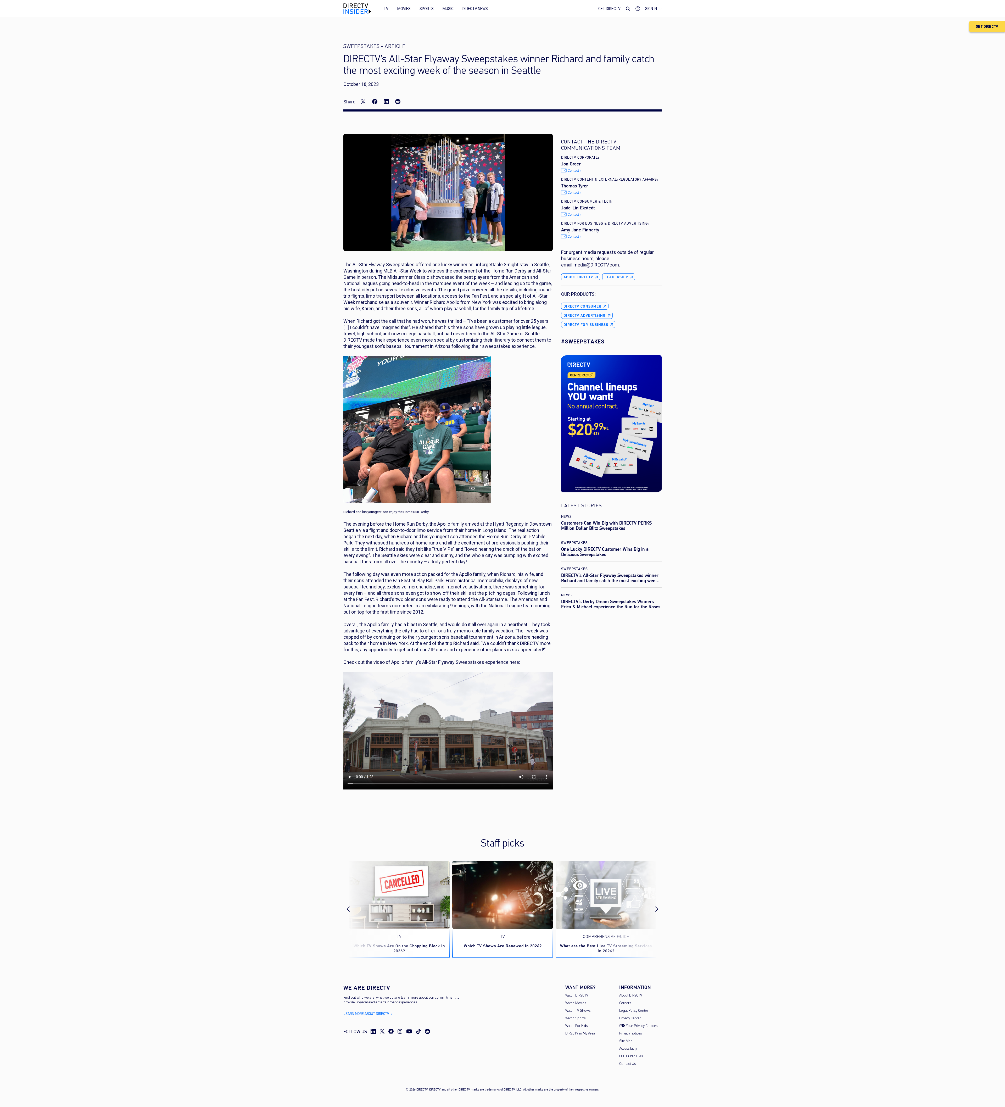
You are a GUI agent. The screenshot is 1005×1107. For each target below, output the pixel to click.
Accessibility (628, 1049)
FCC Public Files (631, 1056)
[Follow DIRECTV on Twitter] (382, 1031)
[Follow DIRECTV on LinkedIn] (373, 1031)
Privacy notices (630, 1034)
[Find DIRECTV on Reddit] (427, 1031)
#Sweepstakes (583, 341)
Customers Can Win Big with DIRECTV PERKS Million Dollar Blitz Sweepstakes (606, 525)
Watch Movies (575, 1003)
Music (448, 9)
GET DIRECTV (987, 26)
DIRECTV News (475, 9)
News (566, 516)
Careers (625, 1003)
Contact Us (627, 1064)
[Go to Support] (638, 8)
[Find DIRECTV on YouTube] (409, 1031)
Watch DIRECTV (576, 996)
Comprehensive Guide (606, 937)
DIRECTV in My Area (580, 1034)
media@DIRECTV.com (596, 265)
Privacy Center (630, 1018)
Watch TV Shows (577, 1011)
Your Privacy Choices (641, 1026)
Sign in (651, 9)
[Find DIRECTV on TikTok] (418, 1031)
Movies (404, 9)
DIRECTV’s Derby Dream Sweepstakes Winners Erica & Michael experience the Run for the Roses (610, 604)
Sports (427, 9)
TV (386, 9)
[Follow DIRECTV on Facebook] (391, 1031)
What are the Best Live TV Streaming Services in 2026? (606, 948)
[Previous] (353, 909)
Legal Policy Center (633, 1011)
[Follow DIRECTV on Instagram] (400, 1031)
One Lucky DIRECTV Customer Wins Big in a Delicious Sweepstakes (605, 552)
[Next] (652, 909)
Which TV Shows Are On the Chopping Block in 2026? (399, 948)
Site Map (626, 1041)
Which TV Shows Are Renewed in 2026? (503, 945)
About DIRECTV (630, 996)
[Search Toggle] (628, 8)
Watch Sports (575, 1018)
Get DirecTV (609, 9)
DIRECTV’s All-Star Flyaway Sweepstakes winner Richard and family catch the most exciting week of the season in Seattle (609, 580)
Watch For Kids (576, 1026)
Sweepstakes (574, 542)
